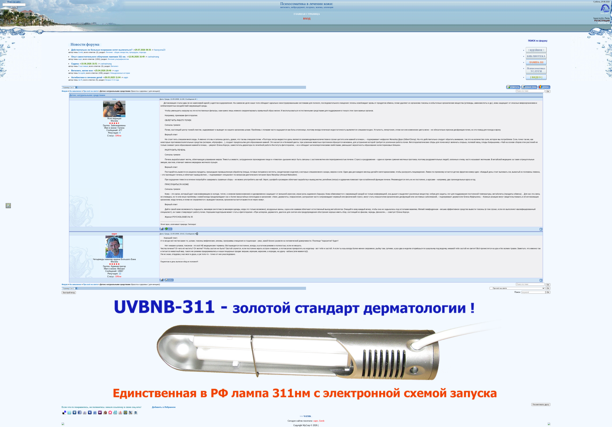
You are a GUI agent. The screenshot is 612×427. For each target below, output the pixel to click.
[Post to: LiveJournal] (130, 412)
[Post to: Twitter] (69, 412)
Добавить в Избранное (163, 407)
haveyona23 (159, 50)
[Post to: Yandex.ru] (120, 412)
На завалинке (75, 91)
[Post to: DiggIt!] (74, 412)
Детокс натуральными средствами (115, 91)
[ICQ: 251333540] (168, 228)
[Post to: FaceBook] (79, 412)
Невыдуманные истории (120, 73)
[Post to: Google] (84, 412)
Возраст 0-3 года (112, 80)
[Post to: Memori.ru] (110, 412)
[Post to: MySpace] (89, 412)
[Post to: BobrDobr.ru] (105, 412)
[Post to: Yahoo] (99, 412)
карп (80, 59)
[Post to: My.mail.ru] (125, 412)
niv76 (80, 80)
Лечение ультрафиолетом (118, 59)
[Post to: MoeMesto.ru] (115, 412)
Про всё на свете (90, 91)
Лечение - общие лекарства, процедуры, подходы (126, 52)
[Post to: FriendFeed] (94, 412)
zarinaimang (153, 57)
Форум (65, 91)
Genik (80, 52)
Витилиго (114, 66)
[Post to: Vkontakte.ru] (135, 412)
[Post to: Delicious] (64, 412)
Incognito (81, 73)
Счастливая (83, 66)
